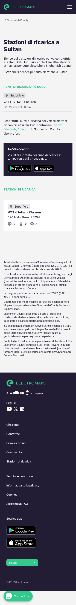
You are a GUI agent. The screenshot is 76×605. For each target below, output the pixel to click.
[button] (69, 7)
